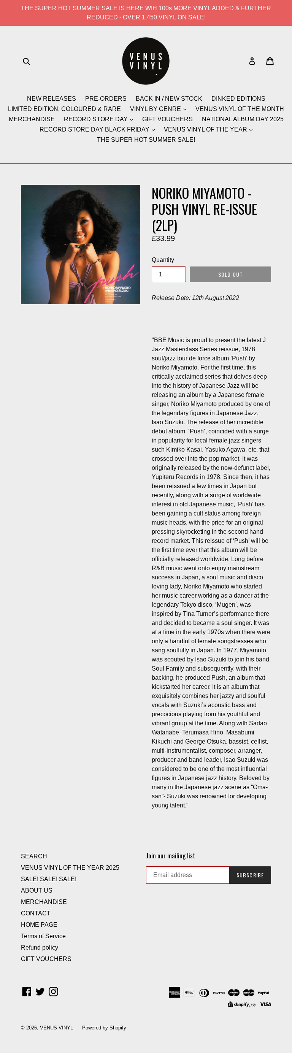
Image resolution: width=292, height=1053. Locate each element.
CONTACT (36, 913)
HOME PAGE (39, 924)
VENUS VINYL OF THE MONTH (239, 109)
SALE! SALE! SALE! (48, 879)
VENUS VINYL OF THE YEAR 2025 (70, 867)
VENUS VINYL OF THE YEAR (206, 129)
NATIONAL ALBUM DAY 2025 (243, 119)
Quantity (163, 260)
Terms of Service (43, 936)
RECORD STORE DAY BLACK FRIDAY (95, 129)
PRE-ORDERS (106, 98)
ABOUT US (36, 890)
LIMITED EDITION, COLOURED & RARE (64, 109)
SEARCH (34, 856)
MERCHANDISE (32, 119)
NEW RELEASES (51, 98)
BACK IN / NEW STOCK (169, 98)
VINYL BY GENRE (156, 109)
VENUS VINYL (56, 1028)
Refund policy (39, 947)
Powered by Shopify (104, 1028)
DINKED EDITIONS (238, 98)
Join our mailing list (170, 856)
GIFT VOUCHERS (167, 119)
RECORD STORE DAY (96, 119)
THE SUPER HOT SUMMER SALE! (146, 139)
